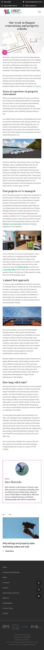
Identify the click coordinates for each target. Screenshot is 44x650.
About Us (6, 598)
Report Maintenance (10, 5)
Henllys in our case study (12, 224)
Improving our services (11, 593)
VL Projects (36, 86)
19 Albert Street (22, 267)
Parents (5, 588)
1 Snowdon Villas (9, 270)
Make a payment (30, 5)
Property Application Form (33, 2)
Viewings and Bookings (11, 572)
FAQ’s (5, 577)
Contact (5, 613)
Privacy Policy (8, 608)
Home (5, 567)
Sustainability (7, 603)
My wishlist (7, 2)
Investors (6, 583)
